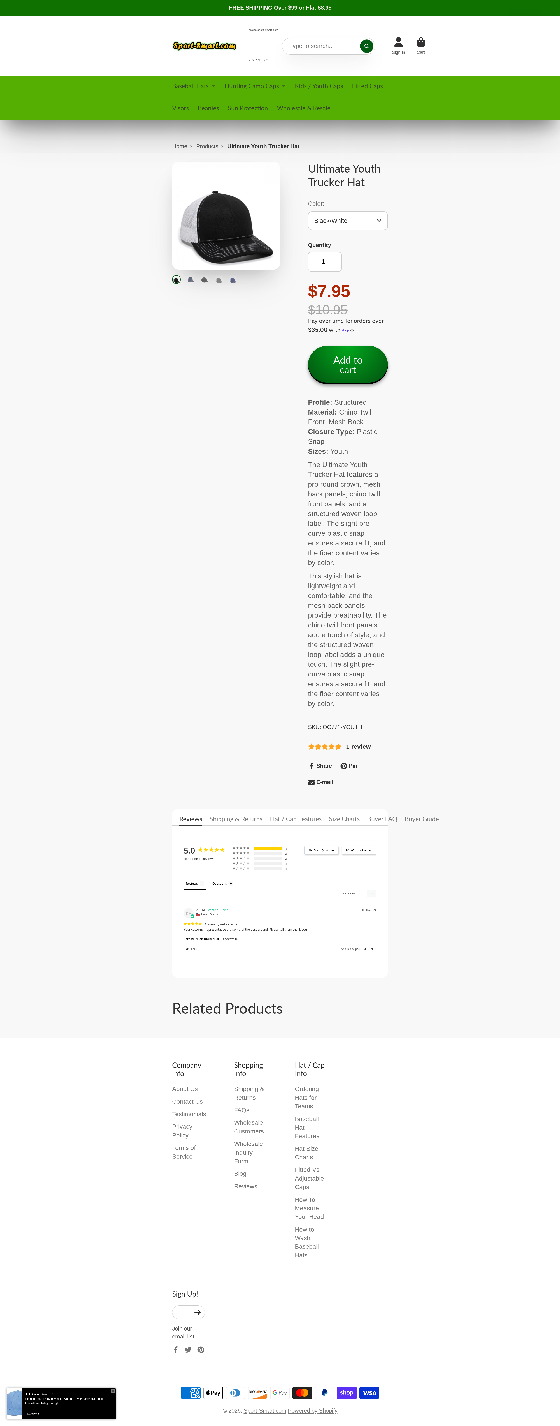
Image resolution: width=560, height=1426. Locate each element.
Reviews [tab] (192, 883)
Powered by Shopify (313, 1411)
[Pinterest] (200, 1349)
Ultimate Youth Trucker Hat (201, 939)
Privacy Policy (182, 1130)
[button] (366, 949)
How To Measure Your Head (309, 1208)
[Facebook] (175, 1349)
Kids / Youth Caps (319, 86)
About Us (185, 1088)
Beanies (208, 108)
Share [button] (193, 949)
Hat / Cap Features (296, 818)
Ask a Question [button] (323, 850)
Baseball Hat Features (307, 1127)
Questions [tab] (219, 883)
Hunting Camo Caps (252, 86)
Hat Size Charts (306, 1153)
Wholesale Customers (249, 1127)
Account (398, 46)
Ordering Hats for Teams (307, 1097)
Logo (205, 46)
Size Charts (344, 818)
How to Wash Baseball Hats (307, 1242)
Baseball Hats (190, 86)
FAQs (241, 1110)
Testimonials (189, 1114)
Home (179, 146)
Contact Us (187, 1101)
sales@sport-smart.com (263, 30)
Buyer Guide (421, 818)
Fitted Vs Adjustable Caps (309, 1178)
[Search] (366, 46)
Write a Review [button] (361, 850)
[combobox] (328, 46)
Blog (240, 1173)
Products (207, 146)
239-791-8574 (259, 60)
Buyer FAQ (382, 818)
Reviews (190, 818)
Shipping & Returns (236, 818)
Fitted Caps (367, 86)
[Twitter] (188, 1349)
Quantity (319, 245)
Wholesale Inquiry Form (248, 1152)
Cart (421, 46)
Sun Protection (248, 108)
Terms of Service (184, 1152)
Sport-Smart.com (265, 1411)
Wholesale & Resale (304, 108)
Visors (180, 108)
